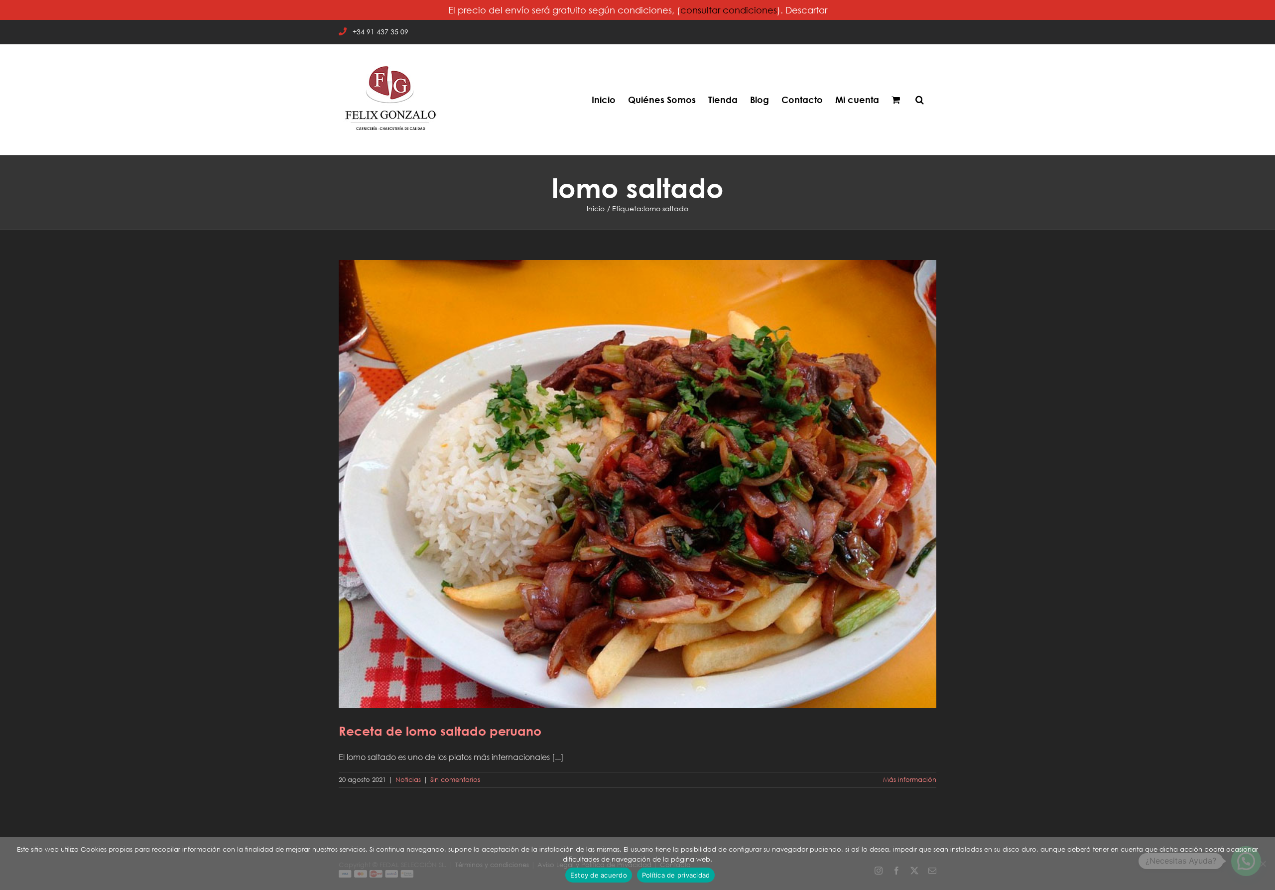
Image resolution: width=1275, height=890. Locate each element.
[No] (1263, 864)
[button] (919, 99)
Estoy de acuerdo (598, 875)
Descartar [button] (806, 9)
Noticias (408, 779)
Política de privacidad (676, 875)
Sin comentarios (455, 779)
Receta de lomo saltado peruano (637, 477)
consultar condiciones (728, 9)
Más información (909, 779)
